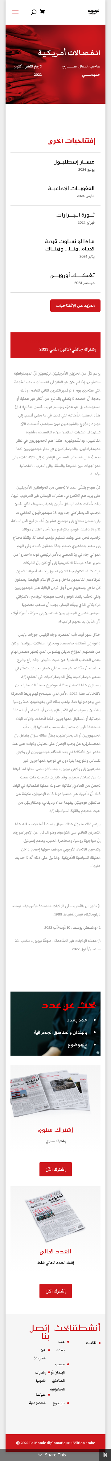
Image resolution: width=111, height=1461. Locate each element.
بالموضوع (77, 1044)
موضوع (59, 1403)
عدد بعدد (77, 1020)
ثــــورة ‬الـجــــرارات (75, 215)
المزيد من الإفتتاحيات (75, 305)
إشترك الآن (56, 1169)
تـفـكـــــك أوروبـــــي (72, 276)
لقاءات (91, 1343)
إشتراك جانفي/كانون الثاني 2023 (67, 349)
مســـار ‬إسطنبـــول (74, 162)
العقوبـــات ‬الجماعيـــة (71, 189)
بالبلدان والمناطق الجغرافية (60, 1032)
